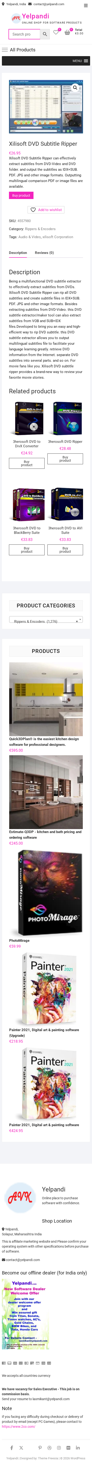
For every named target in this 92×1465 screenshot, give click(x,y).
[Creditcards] (38, 1361)
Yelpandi (35, 16)
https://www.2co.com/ (18, 1426)
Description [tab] (18, 253)
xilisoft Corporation (57, 237)
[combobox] (46, 619)
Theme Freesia (48, 1458)
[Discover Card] (32, 1361)
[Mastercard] (9, 1361)
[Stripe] (43, 1361)
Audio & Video (29, 237)
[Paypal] (21, 1361)
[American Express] (4, 1361)
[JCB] (49, 1361)
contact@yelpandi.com (48, 4)
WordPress (78, 1458)
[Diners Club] (26, 1361)
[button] (77, 61)
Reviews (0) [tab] (44, 253)
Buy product (21, 195)
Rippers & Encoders (40, 229)
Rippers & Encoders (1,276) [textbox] (44, 621)
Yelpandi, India (16, 4)
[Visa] (15, 1361)
